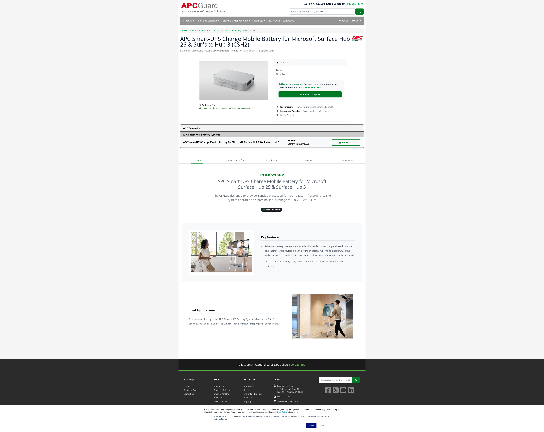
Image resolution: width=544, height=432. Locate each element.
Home (184, 30)
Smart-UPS (219, 386)
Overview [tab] (197, 160)
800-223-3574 (355, 4)
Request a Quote (311, 94)
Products (188, 20)
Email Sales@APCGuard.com (243, 108)
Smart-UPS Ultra (221, 394)
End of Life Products (253, 394)
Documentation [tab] (347, 160)
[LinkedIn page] (351, 391)
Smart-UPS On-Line (223, 390)
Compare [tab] (309, 160)
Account (355, 20)
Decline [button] (324, 425)
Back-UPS (218, 397)
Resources (257, 20)
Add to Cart (347, 142)
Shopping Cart (190, 390)
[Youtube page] (343, 391)
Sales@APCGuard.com (287, 401)
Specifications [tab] (272, 160)
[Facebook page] (328, 391)
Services (247, 390)
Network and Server (209, 30)
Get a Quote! (273, 20)
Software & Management (234, 20)
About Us (343, 20)
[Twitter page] (336, 391)
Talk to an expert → (313, 87)
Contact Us (288, 20)
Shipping (247, 401)
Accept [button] (311, 425)
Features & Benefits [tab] (234, 160)
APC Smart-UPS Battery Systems (235, 30)
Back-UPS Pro (220, 401)
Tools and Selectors (206, 20)
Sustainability (250, 386)
